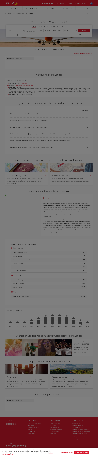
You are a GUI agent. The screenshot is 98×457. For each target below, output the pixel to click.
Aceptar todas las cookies (81, 452)
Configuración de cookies (67, 452)
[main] (49, 452)
